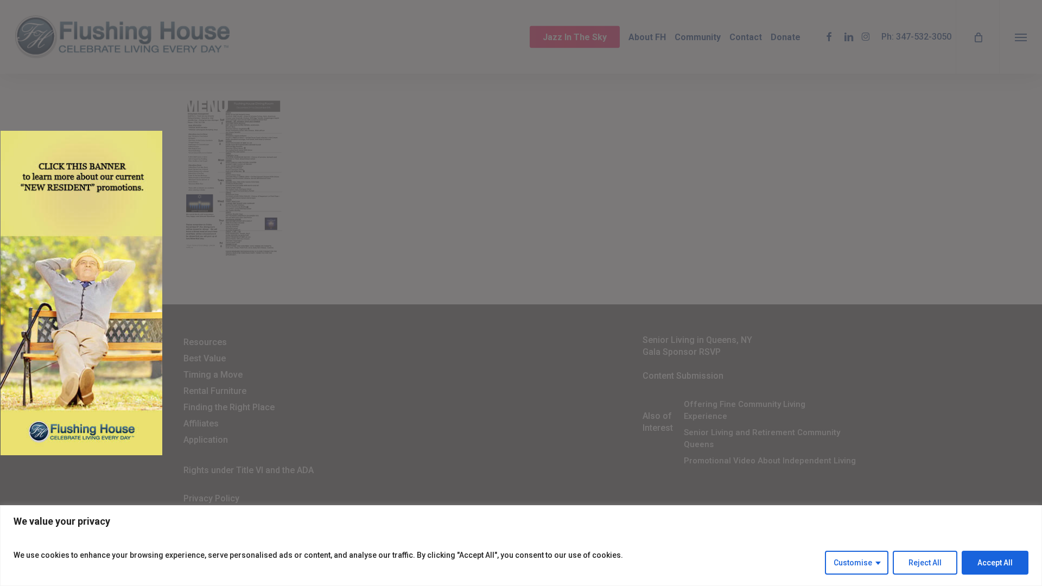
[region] (521, 545)
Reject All (925, 562)
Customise (853, 562)
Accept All (995, 562)
